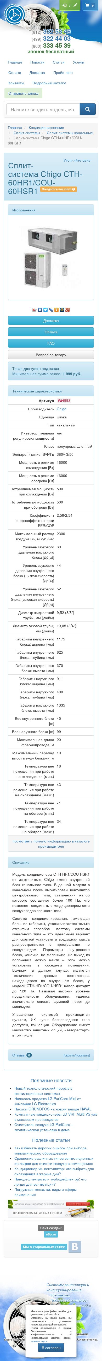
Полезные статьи (51, 1139)
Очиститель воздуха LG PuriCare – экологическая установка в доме (43, 1127)
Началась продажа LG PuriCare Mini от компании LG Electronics (47, 1101)
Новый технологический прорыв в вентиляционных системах (43, 1091)
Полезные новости (51, 1080)
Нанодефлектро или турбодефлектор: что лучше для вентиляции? (50, 1181)
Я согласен (51, 1347)
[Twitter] (45, 308)
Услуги (78, 62)
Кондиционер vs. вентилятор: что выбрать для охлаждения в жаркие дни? (54, 1171)
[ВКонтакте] (40, 308)
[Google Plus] (67, 308)
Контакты (16, 82)
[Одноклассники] (56, 308)
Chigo (61, 408)
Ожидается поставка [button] (57, 189)
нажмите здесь (39, 1341)
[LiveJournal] (51, 308)
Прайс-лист (63, 72)
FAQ (51, 343)
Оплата (14, 72)
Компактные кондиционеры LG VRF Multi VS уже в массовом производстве (56, 1116)
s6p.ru (51, 1234)
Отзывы (21, 1055)
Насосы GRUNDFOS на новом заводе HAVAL (53, 1108)
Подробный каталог (49, 82)
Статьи (59, 62)
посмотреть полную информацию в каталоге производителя (51, 843)
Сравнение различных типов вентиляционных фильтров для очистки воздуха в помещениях (53, 1161)
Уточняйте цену (77, 160)
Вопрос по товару (51, 354)
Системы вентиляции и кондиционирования (68, 1287)
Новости (37, 62)
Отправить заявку (23, 93)
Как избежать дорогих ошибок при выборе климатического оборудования (50, 1150)
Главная (15, 62)
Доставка (37, 72)
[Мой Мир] (62, 308)
